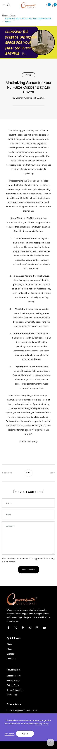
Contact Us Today (28, 441)
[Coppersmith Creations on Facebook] (8, 627)
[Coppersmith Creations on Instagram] (37, 627)
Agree (25, 733)
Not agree (9, 733)
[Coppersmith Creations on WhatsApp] (30, 627)
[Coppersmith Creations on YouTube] (44, 627)
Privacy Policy (41, 723)
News (28, 75)
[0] (53, 5)
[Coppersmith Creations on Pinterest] (22, 627)
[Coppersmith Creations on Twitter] (15, 627)
